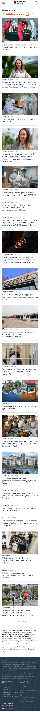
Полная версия (7, 703)
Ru (21, 686)
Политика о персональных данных (10, 695)
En (25, 686)
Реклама (5, 689)
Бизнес (4, 403)
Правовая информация (10, 692)
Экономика (6, 555)
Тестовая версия (8, 705)
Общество (5, 42)
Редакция (5, 687)
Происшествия (7, 254)
